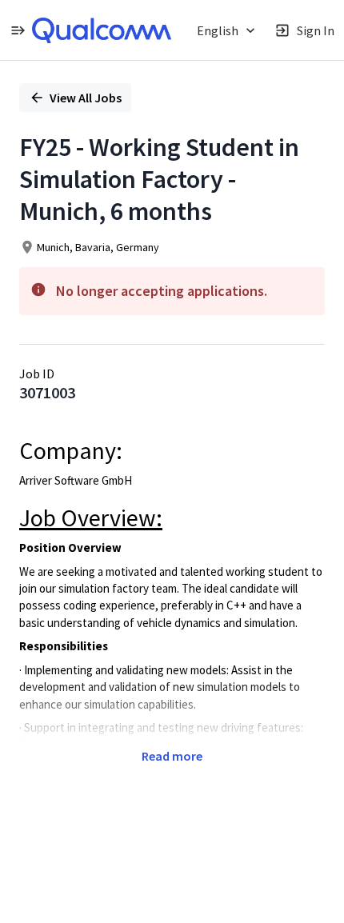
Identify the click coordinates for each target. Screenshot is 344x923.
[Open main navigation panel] (18, 30)
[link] (101, 30)
